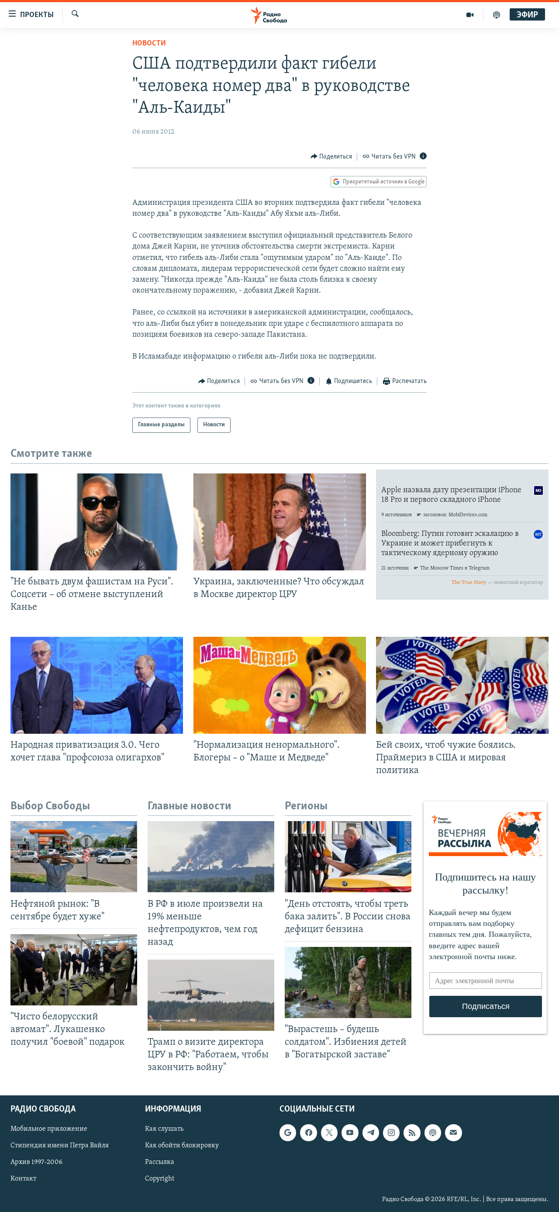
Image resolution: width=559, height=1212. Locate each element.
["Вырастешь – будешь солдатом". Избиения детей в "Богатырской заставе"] (348, 982)
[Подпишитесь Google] (288, 1132)
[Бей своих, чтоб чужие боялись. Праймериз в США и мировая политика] (462, 685)
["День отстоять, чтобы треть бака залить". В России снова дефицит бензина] (348, 856)
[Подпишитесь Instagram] (391, 1132)
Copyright (159, 1178)
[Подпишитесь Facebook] (308, 1132)
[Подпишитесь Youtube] (350, 1132)
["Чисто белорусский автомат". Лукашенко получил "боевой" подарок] (73, 969)
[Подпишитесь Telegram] (370, 1132)
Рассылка (159, 1162)
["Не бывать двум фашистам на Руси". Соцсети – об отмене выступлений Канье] (96, 521)
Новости (149, 44)
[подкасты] (496, 14)
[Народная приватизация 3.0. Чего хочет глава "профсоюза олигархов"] (96, 685)
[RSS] (412, 1132)
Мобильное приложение (48, 1129)
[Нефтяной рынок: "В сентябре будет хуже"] (73, 856)
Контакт (23, 1178)
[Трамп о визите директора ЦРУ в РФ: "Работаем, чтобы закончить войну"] (211, 995)
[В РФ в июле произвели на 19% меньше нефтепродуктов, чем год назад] (211, 856)
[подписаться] (453, 1132)
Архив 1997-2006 (36, 1162)
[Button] (331, 156)
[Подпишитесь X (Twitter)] (329, 1132)
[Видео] (470, 14)
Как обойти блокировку (182, 1145)
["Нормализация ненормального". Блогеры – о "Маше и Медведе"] (279, 685)
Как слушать (164, 1129)
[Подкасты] (432, 1132)
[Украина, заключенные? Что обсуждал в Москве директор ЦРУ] (279, 521)
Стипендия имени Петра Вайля (59, 1145)
